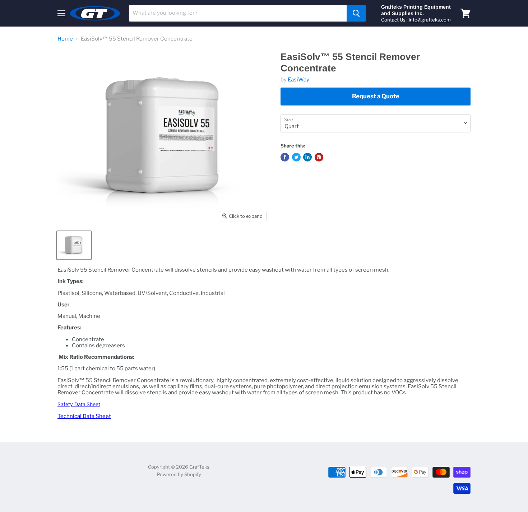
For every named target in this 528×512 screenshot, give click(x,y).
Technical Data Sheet (84, 416)
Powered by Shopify (179, 474)
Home (65, 39)
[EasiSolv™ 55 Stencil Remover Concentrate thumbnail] (74, 245)
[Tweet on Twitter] (296, 157)
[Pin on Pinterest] (319, 157)
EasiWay (298, 79)
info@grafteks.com (430, 20)
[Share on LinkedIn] (307, 157)
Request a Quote (375, 96)
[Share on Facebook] (285, 157)
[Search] (356, 13)
